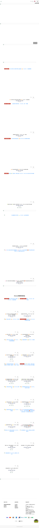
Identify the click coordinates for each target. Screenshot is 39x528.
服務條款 (16, 506)
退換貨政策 (16, 507)
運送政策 (16, 505)
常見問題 (16, 504)
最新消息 (5, 506)
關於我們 (5, 507)
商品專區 (5, 505)
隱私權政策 (16, 507)
